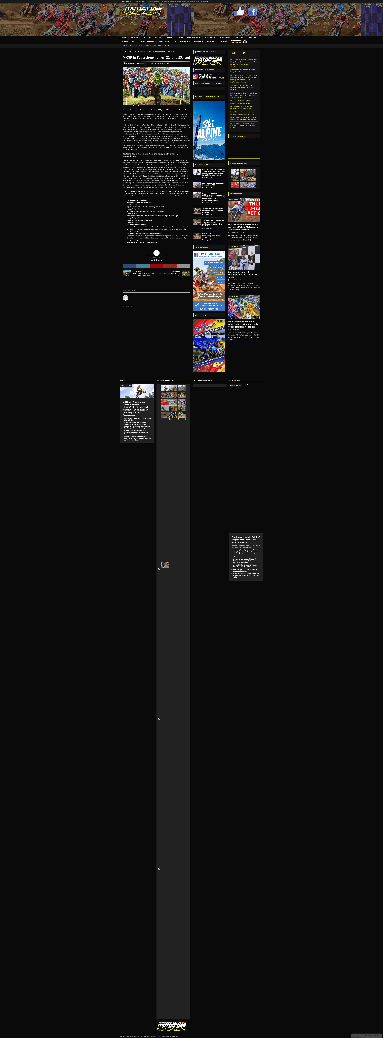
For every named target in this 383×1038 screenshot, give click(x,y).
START (124, 38)
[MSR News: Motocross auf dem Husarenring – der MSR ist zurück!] (197, 236)
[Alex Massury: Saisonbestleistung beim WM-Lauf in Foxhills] (165, 565)
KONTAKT (223, 42)
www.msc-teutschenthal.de (170, 196)
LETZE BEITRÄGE (234, 380)
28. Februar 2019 (130, 63)
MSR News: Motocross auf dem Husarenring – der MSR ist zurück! (213, 235)
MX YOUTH (159, 38)
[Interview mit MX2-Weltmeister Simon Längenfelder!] (197, 185)
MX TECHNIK (211, 42)
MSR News (253, 38)
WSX (174, 42)
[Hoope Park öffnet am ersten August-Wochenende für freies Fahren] (235, 185)
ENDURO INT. (198, 42)
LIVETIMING (135, 38)
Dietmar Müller (142, 63)
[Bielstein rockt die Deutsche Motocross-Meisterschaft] (173, 408)
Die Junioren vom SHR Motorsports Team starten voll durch (243, 274)
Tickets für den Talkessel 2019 (158, 194)
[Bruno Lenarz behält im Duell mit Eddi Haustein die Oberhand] (182, 415)
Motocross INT (210, 38)
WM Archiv (157, 46)
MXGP (181, 38)
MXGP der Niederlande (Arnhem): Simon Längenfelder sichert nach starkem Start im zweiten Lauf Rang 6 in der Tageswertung (213, 172)
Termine (148, 46)
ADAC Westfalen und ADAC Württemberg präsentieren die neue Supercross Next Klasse (243, 324)
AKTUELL (123, 380)
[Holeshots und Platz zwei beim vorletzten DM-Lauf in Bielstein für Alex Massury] (252, 185)
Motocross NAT (226, 38)
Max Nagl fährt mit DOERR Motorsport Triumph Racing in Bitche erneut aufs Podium (246, 575)
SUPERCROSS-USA (128, 42)
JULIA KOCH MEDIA (127, 46)
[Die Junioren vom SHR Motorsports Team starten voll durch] (244, 257)
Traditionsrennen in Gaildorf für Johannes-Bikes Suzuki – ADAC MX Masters (213, 210)
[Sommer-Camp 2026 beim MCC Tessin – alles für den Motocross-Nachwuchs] (182, 408)
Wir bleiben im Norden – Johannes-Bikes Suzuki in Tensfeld (245, 566)
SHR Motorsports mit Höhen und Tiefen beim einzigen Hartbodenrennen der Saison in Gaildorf (213, 223)
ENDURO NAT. (185, 42)
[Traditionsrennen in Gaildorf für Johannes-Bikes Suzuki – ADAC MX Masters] (197, 211)
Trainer (167, 46)
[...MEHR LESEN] (245, 240)
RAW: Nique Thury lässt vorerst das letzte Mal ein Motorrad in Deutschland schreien (243, 227)
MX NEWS (147, 38)
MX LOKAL (240, 38)
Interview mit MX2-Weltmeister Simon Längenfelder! (213, 184)
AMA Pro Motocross (146, 42)
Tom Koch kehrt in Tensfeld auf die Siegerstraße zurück (245, 570)
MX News (162, 63)
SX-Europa (139, 46)
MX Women (171, 38)
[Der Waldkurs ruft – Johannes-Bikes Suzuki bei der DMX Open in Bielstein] (244, 185)
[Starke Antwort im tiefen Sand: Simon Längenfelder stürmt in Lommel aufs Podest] (165, 408)
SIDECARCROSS (164, 42)
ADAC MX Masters (193, 38)
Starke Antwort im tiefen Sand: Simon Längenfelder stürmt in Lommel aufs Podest (242, 125)
